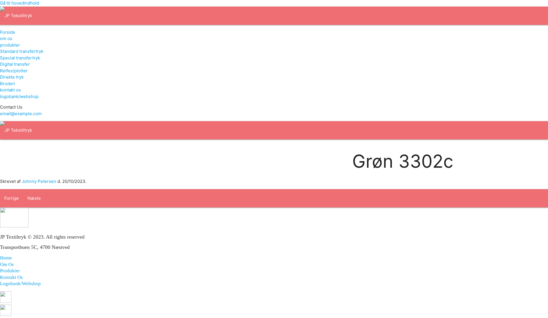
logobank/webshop (19, 96)
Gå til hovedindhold (19, 3)
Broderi (7, 83)
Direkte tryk (12, 77)
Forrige (11, 198)
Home (6, 258)
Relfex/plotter (14, 70)
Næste (34, 198)
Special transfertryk (20, 58)
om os (6, 38)
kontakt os (10, 90)
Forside (7, 32)
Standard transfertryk (21, 51)
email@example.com (21, 113)
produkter (10, 45)
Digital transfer (15, 64)
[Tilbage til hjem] (16, 15)
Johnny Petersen (39, 181)
